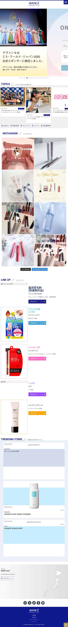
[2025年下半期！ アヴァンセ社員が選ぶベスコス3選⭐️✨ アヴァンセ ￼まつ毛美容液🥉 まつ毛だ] (50, 250)
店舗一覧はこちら (8, 578)
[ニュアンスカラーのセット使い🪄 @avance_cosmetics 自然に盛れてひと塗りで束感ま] (50, 154)
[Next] (65, 105)
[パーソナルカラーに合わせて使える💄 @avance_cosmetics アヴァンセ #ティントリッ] (18, 250)
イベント (21, 108)
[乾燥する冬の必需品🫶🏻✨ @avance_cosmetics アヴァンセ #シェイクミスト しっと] (50, 218)
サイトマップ (34, 621)
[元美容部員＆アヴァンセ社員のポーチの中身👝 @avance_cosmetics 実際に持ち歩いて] (18, 154)
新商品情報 (16, 125)
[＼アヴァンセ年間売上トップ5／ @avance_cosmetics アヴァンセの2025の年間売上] (18, 218)
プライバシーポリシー (34, 619)
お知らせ (6, 125)
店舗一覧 (34, 617)
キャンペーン (26, 125)
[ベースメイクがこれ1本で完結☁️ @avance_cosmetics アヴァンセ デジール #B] (18, 186)
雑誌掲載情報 (47, 125)
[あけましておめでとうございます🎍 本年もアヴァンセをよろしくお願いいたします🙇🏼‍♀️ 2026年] (50, 186)
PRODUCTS (33, 301)
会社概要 (34, 615)
